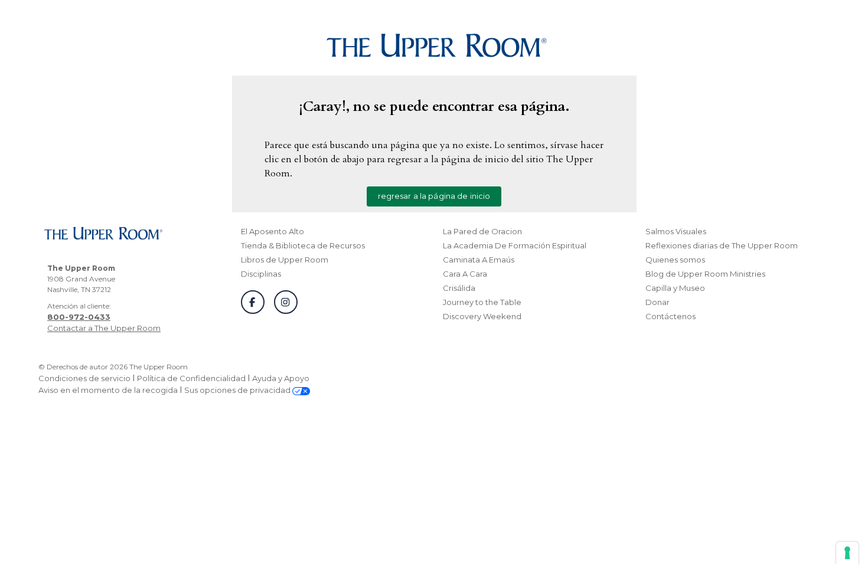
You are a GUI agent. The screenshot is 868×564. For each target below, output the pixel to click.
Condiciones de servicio (84, 378)
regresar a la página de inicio (434, 196)
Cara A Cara (465, 273)
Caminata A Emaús (478, 259)
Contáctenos (670, 316)
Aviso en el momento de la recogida (108, 390)
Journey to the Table (482, 302)
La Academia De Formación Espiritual (514, 245)
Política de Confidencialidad (191, 378)
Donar (657, 302)
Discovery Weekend (482, 316)
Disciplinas (261, 273)
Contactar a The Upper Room (104, 328)
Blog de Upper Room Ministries (705, 273)
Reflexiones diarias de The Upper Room (721, 245)
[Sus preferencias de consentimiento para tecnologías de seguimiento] (847, 553)
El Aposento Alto (272, 231)
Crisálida (459, 288)
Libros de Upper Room (284, 259)
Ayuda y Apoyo (280, 378)
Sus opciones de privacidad (238, 390)
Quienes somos (675, 259)
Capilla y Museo (675, 288)
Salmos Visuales (675, 231)
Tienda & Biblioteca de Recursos (303, 245)
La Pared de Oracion (482, 231)
